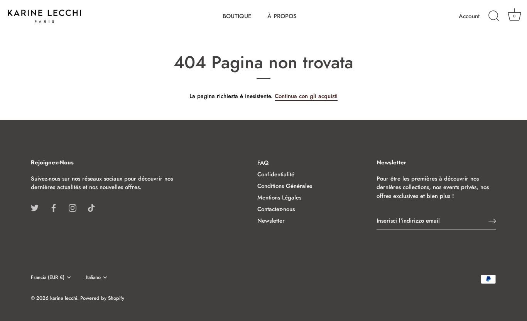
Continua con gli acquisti (306, 96)
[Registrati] (492, 221)
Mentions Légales (279, 197)
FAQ (263, 163)
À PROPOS (282, 16)
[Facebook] (53, 207)
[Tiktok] (91, 207)
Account (469, 16)
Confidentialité (275, 174)
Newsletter (271, 220)
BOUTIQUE (237, 16)
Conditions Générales (284, 186)
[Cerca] (493, 16)
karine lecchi (63, 298)
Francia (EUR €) (47, 277)
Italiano (93, 277)
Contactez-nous (276, 209)
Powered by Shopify (102, 298)
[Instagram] (72, 207)
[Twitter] (35, 207)
